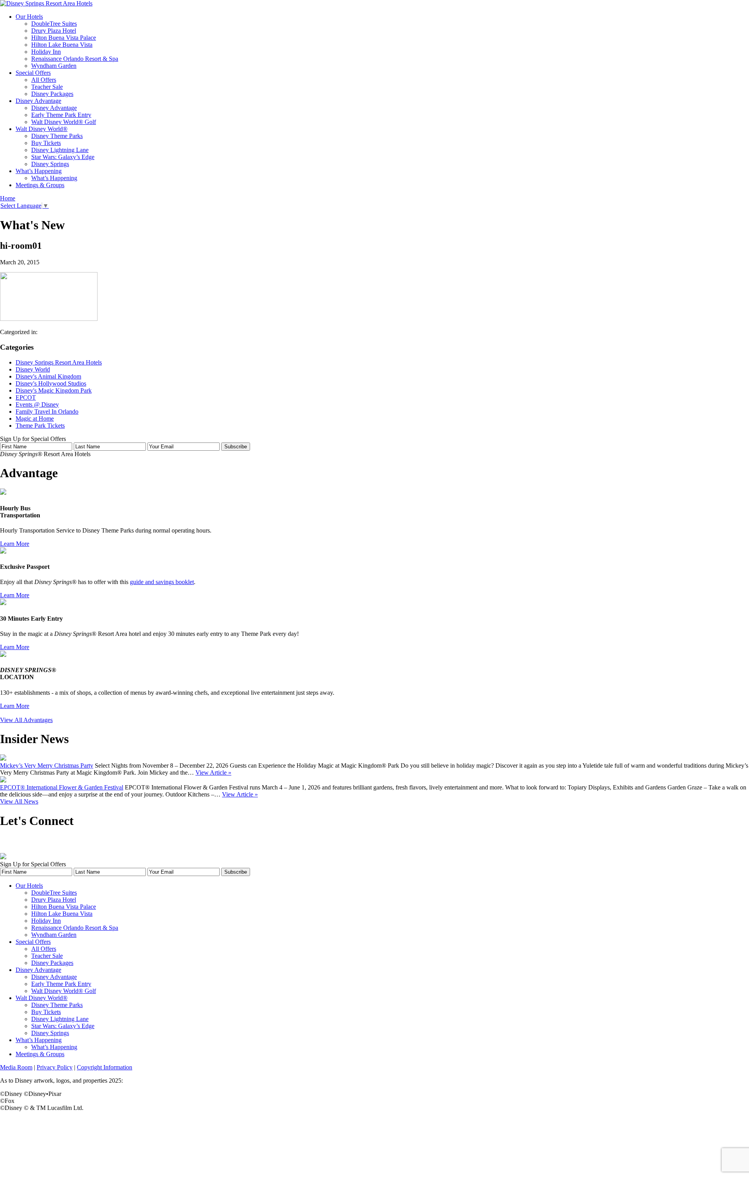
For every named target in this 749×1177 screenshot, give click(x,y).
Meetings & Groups (40, 185)
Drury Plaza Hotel (53, 30)
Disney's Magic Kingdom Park (54, 390)
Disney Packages (52, 93)
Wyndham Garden (53, 65)
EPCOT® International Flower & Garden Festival (61, 787)
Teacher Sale (47, 86)
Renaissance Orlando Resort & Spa (74, 58)
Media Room (16, 1067)
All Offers (43, 79)
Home (7, 198)
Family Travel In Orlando (47, 411)
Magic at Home (35, 418)
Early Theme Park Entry (61, 115)
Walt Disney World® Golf (63, 122)
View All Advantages (26, 720)
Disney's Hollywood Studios (51, 383)
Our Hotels (29, 16)
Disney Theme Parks (57, 136)
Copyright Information (104, 1067)
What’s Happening (39, 171)
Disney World (33, 369)
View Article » (213, 772)
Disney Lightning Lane (60, 150)
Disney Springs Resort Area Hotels (59, 362)
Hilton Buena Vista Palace (63, 37)
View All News (19, 801)
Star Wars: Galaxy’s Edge (62, 157)
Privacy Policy (55, 1067)
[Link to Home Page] (46, 3)
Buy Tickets (46, 143)
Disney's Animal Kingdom (48, 376)
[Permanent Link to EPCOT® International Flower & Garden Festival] (3, 780)
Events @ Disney (37, 404)
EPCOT (26, 397)
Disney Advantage (38, 100)
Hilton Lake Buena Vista (61, 44)
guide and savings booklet (162, 582)
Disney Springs (50, 164)
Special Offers (33, 72)
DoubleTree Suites (54, 23)
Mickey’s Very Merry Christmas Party (46, 765)
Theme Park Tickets (40, 425)
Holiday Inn (46, 51)
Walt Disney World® (41, 129)
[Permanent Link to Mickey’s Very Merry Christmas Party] (3, 758)
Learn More (14, 543)
